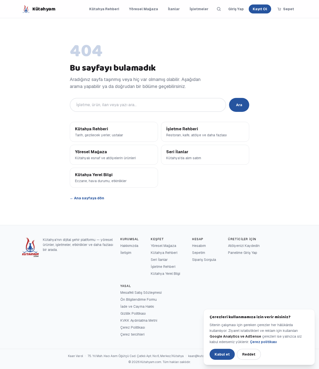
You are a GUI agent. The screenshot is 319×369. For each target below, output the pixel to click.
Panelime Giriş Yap (242, 252)
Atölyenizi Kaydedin (244, 245)
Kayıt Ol (260, 9)
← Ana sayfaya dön (87, 198)
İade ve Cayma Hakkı (137, 306)
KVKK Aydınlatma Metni (138, 320)
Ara (239, 105)
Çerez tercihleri (132, 334)
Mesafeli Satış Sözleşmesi (141, 292)
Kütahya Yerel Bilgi (165, 273)
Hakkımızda (129, 245)
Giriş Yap (236, 9)
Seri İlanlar (159, 259)
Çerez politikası (263, 342)
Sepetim (198, 252)
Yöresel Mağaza (143, 9)
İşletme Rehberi (163, 266)
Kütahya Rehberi (104, 9)
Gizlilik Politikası (133, 313)
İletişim (125, 252)
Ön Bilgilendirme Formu (138, 299)
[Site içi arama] (218, 8)
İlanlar (174, 9)
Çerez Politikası (132, 327)
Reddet (248, 354)
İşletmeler (199, 9)
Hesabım (199, 245)
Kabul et (222, 354)
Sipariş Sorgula (204, 259)
